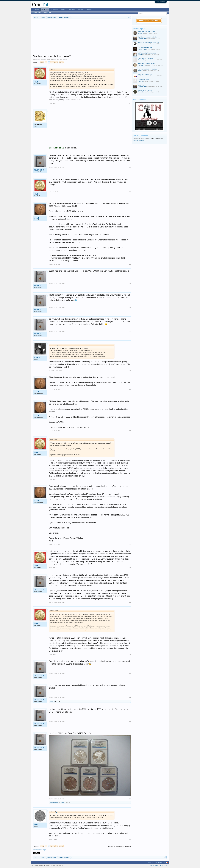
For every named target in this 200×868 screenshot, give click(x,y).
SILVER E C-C (39, 170)
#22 (130, 168)
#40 (130, 839)
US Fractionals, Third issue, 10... (147, 53)
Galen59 (52, 701)
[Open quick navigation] (129, 17)
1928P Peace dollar (143, 79)
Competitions (54, 9)
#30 (130, 431)
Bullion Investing (45, 59)
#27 (130, 331)
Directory (80, 9)
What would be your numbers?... (147, 63)
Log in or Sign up (160, 1)
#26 (130, 307)
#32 (130, 544)
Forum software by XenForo (47, 865)
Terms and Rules (154, 865)
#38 (130, 722)
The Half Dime (142, 65)
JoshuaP (140, 33)
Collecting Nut (142, 38)
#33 (130, 567)
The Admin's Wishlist (138, 140)
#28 (130, 370)
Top (164, 862)
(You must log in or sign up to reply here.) (119, 846)
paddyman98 (141, 76)
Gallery (63, 9)
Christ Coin (141, 85)
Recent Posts (47, 12)
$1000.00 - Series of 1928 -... (146, 74)
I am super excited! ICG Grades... (147, 69)
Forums (44, 9)
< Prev (42, 62)
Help (156, 862)
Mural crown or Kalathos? (145, 90)
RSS (167, 862)
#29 (130, 390)
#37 (130, 698)
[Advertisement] (82, 38)
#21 (130, 103)
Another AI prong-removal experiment (148, 42)
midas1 (36, 218)
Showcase (72, 9)
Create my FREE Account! (149, 20)
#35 (130, 654)
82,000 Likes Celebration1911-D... (147, 37)
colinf (58, 59)
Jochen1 (140, 92)
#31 (130, 479)
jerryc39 (140, 81)
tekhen (36, 824)
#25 (130, 283)
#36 (130, 674)
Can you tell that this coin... (145, 47)
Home (37, 9)
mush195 (37, 357)
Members (89, 9)
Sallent (140, 54)
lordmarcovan (142, 44)
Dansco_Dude (142, 49)
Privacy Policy (164, 865)
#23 (130, 192)
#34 (130, 602)
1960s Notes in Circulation (145, 58)
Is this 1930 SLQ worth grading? (147, 31)
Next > (61, 62)
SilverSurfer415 (54, 802)
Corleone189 (141, 60)
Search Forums (37, 12)
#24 (130, 264)
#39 (130, 799)
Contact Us (150, 862)
